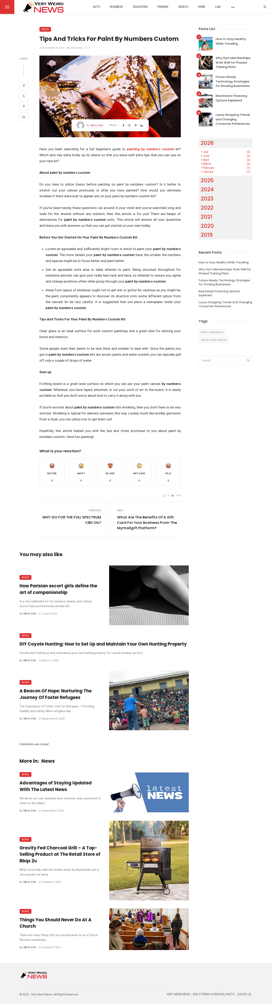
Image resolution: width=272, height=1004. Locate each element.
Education (140, 7)
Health (183, 7)
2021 (206, 217)
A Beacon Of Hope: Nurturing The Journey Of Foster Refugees (56, 694)
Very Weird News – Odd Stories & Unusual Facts (200, 994)
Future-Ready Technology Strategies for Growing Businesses (233, 81)
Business (116, 7)
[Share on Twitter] (24, 96)
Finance (163, 7)
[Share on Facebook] (24, 85)
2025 (207, 180)
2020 (207, 226)
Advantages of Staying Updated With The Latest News (56, 786)
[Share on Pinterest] (24, 106)
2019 (207, 235)
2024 (207, 189)
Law (218, 7)
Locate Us (244, 994)
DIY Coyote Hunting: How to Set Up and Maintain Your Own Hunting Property (103, 644)
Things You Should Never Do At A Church (55, 923)
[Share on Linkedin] (24, 117)
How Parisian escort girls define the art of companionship (58, 589)
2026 (207, 143)
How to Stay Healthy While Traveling (231, 41)
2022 (207, 208)
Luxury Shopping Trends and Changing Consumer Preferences (233, 119)
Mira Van (97, 125)
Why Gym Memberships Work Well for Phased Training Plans (233, 62)
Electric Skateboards (212, 332)
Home (201, 7)
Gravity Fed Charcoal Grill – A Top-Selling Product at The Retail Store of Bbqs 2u (60, 854)
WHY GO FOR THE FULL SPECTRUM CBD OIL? (71, 520)
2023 (207, 198)
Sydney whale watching (214, 340)
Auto (96, 7)
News (45, 29)
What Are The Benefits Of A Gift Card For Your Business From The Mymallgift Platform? (147, 522)
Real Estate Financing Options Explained (231, 98)
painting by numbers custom (150, 149)
